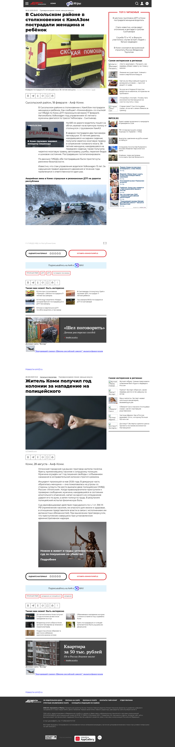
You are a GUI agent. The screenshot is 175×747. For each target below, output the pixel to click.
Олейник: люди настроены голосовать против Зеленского (131, 156)
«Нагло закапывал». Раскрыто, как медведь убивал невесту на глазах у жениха (134, 66)
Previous (30, 208)
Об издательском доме (52, 700)
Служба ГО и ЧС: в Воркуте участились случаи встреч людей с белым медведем (129, 40)
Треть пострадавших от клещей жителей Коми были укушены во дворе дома (90, 625)
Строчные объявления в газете (56, 703)
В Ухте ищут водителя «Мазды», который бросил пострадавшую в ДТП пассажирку (50, 302)
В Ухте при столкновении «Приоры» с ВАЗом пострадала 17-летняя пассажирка (50, 294)
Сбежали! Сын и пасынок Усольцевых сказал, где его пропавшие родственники (135, 409)
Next (101, 208)
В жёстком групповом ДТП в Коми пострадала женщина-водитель (129, 19)
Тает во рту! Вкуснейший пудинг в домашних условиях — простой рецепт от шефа (133, 83)
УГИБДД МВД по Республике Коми (41, 243)
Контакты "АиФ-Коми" (108, 700)
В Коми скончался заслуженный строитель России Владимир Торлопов (129, 50)
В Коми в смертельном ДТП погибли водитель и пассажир (49, 309)
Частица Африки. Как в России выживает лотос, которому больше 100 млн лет (134, 417)
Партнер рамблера (65, 737)
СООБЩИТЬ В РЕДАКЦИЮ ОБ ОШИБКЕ (86, 703)
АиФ (93, 90)
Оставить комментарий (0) (87, 253)
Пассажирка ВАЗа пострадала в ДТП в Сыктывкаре (90, 301)
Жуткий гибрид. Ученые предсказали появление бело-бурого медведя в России (134, 383)
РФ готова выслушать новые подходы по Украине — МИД (130, 131)
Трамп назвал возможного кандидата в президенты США (134, 122)
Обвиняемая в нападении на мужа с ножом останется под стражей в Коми (90, 617)
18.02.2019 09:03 (31, 10)
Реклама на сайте (72, 700)
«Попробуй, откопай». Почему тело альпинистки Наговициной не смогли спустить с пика (134, 100)
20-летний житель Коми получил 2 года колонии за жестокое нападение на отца (50, 617)
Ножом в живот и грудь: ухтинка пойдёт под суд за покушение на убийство (71, 552)
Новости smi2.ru (34, 369)
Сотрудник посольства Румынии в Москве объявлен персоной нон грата (132, 148)
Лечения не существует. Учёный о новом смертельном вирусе (133, 73)
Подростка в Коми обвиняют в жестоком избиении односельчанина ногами (49, 633)
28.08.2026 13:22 (31, 377)
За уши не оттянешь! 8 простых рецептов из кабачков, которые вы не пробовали (134, 91)
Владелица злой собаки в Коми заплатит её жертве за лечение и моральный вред (50, 625)
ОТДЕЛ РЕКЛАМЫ (126, 700)
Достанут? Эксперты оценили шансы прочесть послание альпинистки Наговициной (134, 426)
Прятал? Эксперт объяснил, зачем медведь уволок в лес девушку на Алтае (133, 392)
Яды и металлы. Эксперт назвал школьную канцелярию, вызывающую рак (132, 400)
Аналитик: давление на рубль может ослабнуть (133, 139)
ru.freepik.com (31, 451)
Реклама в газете (90, 700)
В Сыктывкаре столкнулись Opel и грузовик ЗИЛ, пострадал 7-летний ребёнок (90, 294)
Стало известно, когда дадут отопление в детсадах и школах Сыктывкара (129, 29)
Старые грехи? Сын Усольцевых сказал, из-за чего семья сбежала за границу (134, 108)
